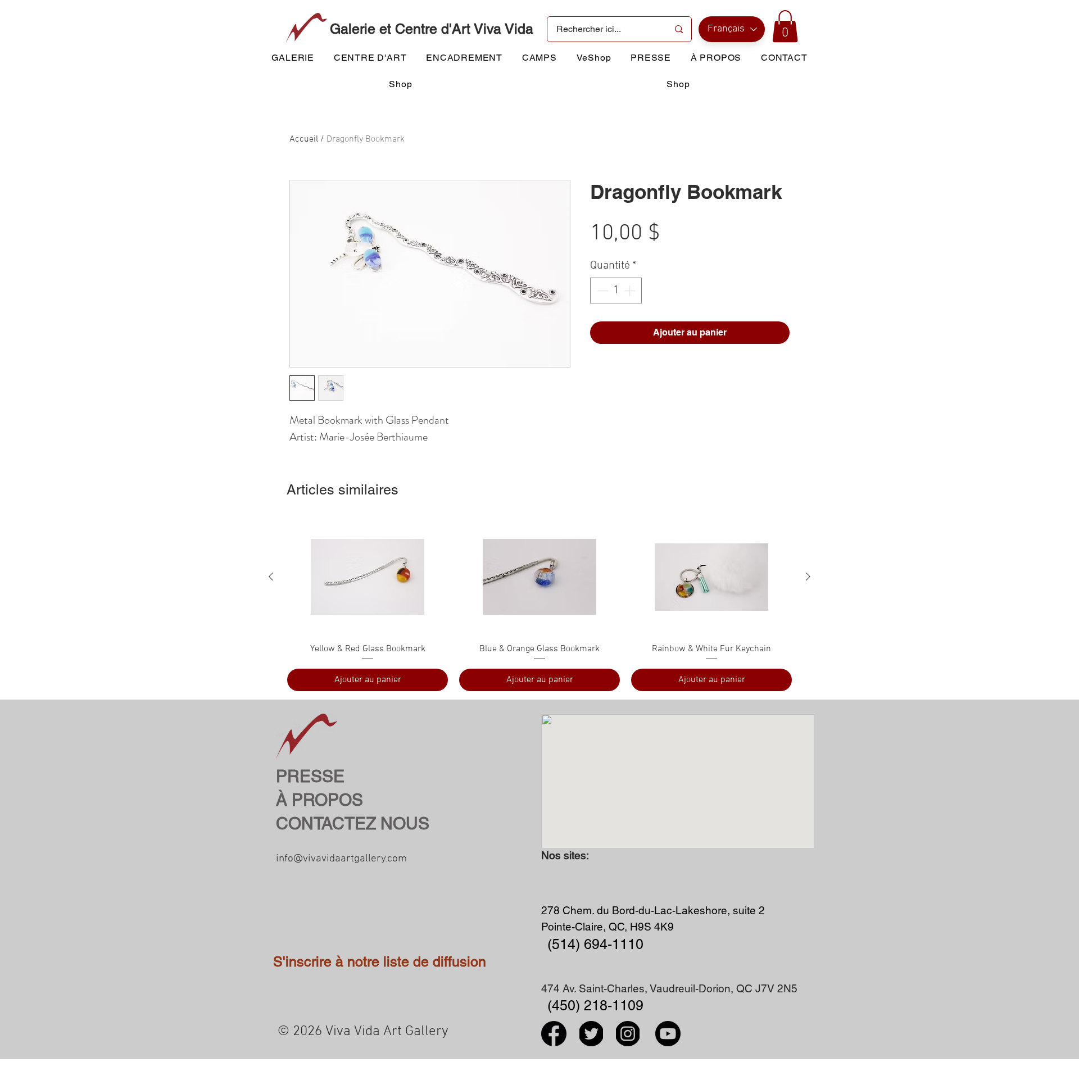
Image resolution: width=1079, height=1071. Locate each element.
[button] (785, 26)
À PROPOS (319, 800)
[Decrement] (601, 290)
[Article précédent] (271, 576)
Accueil (303, 139)
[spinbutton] (616, 290)
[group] (539, 606)
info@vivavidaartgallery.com (341, 858)
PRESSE (310, 776)
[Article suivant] (808, 576)
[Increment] (630, 290)
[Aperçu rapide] (367, 577)
